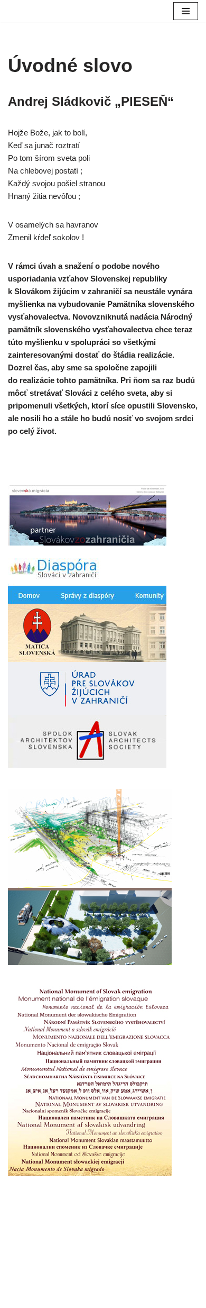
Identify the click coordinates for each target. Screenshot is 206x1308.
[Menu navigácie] (185, 11)
